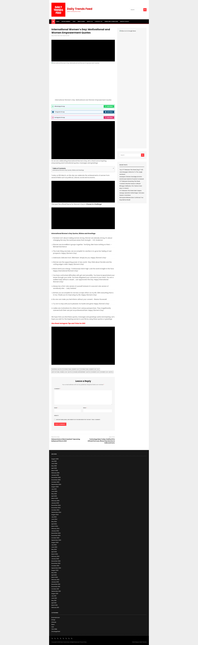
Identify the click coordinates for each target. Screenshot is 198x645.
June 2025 (54, 491)
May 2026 (54, 466)
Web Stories (81, 21)
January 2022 (55, 582)
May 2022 (54, 572)
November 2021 (55, 586)
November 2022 (55, 563)
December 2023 (55, 533)
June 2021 (54, 598)
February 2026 (55, 473)
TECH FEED (54, 629)
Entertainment (66, 21)
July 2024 (54, 517)
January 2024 (55, 531)
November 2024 (55, 507)
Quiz (74, 21)
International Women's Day (71, 369)
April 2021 (53, 603)
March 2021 (54, 605)
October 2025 (55, 482)
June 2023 (54, 547)
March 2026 (54, 470)
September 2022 (56, 568)
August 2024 (55, 514)
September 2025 (56, 484)
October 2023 (55, 538)
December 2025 (56, 477)
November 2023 (55, 535)
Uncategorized (55, 631)
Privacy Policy (124, 21)
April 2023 (54, 552)
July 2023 (54, 545)
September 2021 (56, 591)
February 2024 (55, 528)
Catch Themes (143, 642)
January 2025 (55, 503)
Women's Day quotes (107, 372)
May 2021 (53, 600)
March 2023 (54, 554)
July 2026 (54, 461)
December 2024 (56, 505)
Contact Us (98, 21)
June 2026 (54, 463)
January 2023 (55, 559)
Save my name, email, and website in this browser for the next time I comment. (78, 419)
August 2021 (54, 593)
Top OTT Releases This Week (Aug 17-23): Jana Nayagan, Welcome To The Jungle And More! (131, 172)
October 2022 (55, 565)
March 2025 (54, 498)
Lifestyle (53, 622)
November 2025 (55, 480)
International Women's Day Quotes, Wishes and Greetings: (68, 170)
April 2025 (54, 496)
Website (56, 415)
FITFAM (53, 620)
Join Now (110, 106)
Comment (57, 388)
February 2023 (55, 556)
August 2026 (54, 459)
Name (56, 408)
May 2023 (54, 549)
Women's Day (95, 372)
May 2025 (54, 494)
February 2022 (55, 579)
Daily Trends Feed (79, 9)
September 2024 (56, 512)
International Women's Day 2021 (90, 369)
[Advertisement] (83, 50)
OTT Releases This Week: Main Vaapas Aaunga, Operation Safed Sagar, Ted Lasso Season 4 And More (131, 193)
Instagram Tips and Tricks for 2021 (72, 323)
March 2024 (54, 526)
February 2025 (55, 500)
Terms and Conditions (111, 21)
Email (85, 408)
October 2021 (55, 589)
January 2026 (55, 475)
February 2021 (55, 607)
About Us (90, 21)
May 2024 (54, 521)
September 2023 (56, 540)
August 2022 (54, 570)
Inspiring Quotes (57, 369)
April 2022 (54, 575)
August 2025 (55, 487)
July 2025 (54, 489)
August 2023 (54, 542)
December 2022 (55, 561)
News (57, 21)
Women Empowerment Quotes (82, 372)
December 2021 (55, 584)
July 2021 (53, 596)
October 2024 (55, 510)
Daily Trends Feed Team (57, 35)
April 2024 (54, 524)
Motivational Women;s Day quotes (62, 372)
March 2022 (54, 577)
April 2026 (54, 468)
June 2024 (54, 519)
